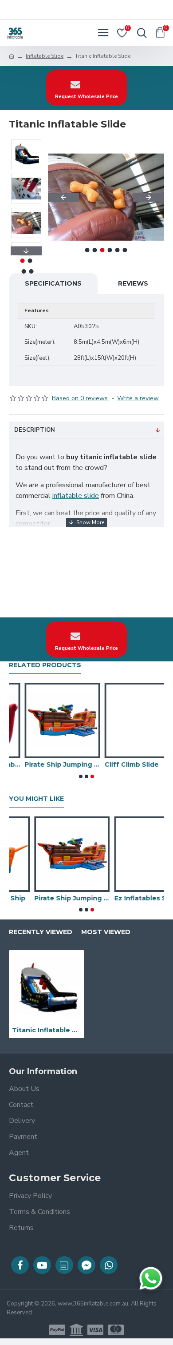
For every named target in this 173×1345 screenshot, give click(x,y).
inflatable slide (75, 496)
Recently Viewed (40, 932)
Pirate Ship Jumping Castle (46, 764)
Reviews (133, 283)
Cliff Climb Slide (116, 764)
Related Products (45, 665)
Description (34, 430)
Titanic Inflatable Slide (46, 1030)
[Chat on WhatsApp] (151, 1278)
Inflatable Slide (44, 56)
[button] (63, 197)
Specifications (53, 283)
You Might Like (36, 799)
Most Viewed (105, 932)
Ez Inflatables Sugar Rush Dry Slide (126, 898)
